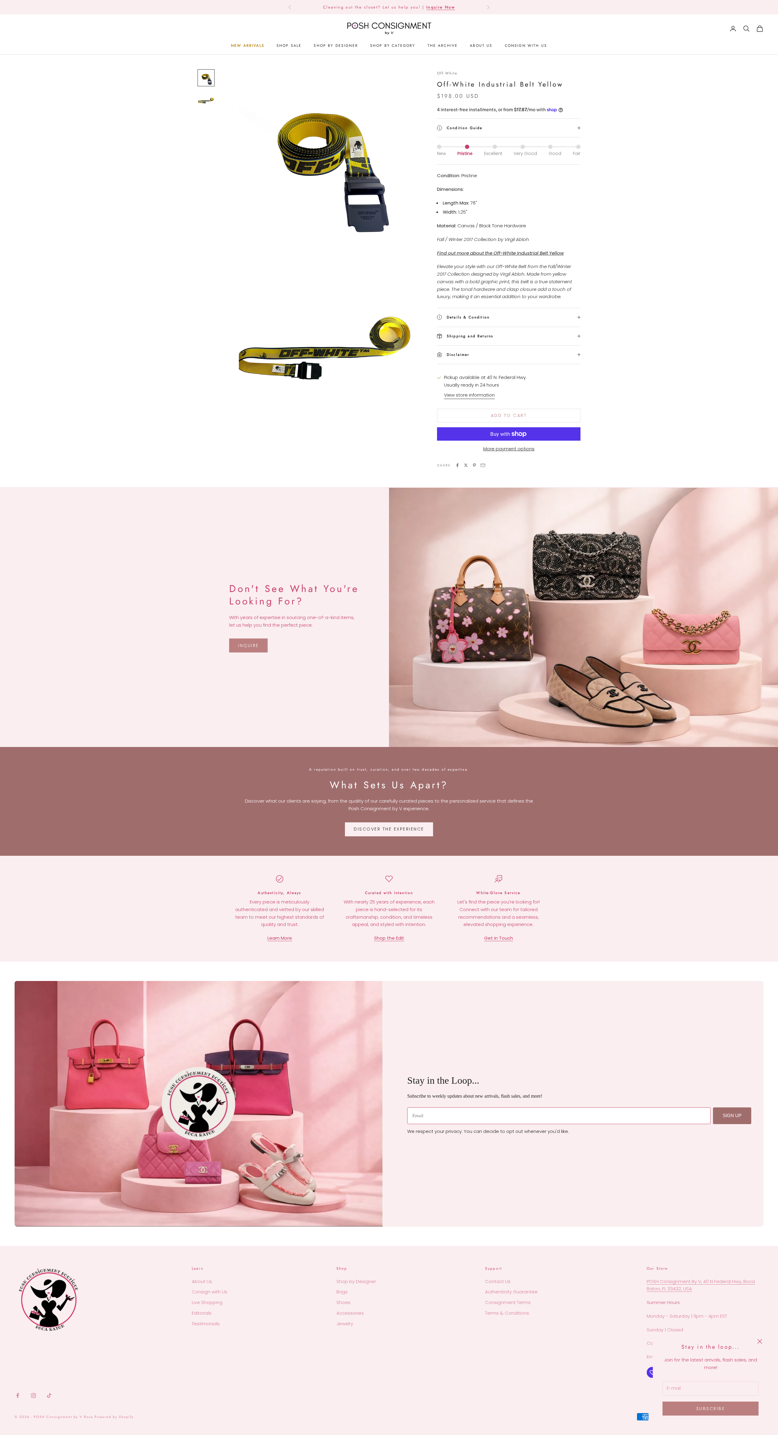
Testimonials (206, 1323)
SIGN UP (732, 1115)
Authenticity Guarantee (511, 1292)
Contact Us (498, 1281)
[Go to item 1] (206, 77)
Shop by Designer (356, 1281)
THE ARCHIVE (443, 45)
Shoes (343, 1302)
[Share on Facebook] (457, 465)
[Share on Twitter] (465, 465)
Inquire (248, 645)
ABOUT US (481, 45)
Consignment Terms (508, 1302)
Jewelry (344, 1323)
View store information (469, 395)
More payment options (509, 449)
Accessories (350, 1313)
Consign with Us (209, 1292)
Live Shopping (207, 1302)
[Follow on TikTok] (49, 1395)
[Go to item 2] (206, 99)
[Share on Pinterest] (474, 465)
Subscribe (710, 1409)
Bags (342, 1292)
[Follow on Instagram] (33, 1395)
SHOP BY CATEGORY (392, 45)
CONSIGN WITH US (526, 45)
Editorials (202, 1313)
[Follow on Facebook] (18, 1395)
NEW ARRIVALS (247, 45)
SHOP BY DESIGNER (336, 45)
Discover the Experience (389, 829)
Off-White (447, 73)
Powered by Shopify (114, 1416)
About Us (202, 1281)
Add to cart (509, 415)
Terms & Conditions (507, 1313)
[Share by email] (482, 465)
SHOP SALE (289, 45)
